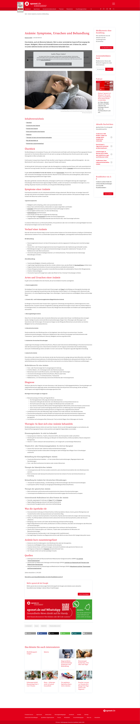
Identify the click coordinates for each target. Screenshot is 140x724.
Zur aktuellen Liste (106, 47)
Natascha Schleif (28, 37)
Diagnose (28, 134)
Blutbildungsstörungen (32, 653)
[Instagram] (107, 9)
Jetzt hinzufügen (84, 594)
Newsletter (70, 9)
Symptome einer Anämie (33, 125)
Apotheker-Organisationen (47, 717)
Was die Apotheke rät (32, 140)
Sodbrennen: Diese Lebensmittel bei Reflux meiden (102, 162)
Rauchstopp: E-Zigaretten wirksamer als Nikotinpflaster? (102, 146)
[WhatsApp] (103, 9)
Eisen (62, 289)
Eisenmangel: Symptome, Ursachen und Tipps (83, 662)
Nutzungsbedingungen (60, 714)
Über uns (89, 717)
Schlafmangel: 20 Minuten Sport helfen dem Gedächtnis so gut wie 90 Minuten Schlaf (102, 154)
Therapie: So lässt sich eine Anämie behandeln (39, 137)
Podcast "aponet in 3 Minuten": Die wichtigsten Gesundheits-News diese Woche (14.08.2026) (104, 96)
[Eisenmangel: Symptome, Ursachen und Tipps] (84, 653)
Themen (61, 9)
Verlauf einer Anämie (32, 128)
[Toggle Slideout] (113, 3)
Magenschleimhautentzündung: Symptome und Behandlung (66, 663)
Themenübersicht (55, 626)
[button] (30, 633)
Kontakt (79, 714)
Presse (59, 717)
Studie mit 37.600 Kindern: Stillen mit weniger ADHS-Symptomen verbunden (101, 137)
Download (71, 714)
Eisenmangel (60, 172)
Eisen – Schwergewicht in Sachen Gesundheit (49, 684)
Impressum (39, 714)
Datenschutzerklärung (45, 60)
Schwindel (70, 168)
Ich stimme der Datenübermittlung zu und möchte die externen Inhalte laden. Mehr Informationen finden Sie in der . (59, 59)
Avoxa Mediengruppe (78, 717)
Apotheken (37, 9)
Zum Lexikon (108, 194)
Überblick (29, 122)
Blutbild (46, 549)
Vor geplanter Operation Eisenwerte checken (66, 684)
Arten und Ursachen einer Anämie (35, 131)
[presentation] (91, 9)
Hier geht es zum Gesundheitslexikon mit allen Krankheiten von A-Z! (44, 577)
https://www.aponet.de (109, 711)
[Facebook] (100, 9)
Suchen (109, 69)
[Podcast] (110, 9)
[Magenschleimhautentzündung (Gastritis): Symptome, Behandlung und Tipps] (67, 653)
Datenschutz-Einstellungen (31, 717)
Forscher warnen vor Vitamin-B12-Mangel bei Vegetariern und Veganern (83, 686)
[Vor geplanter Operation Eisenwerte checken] (67, 675)
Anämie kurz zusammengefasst (35, 143)
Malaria (46, 652)
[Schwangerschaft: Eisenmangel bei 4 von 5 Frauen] (33, 675)
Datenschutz (48, 714)
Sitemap (86, 714)
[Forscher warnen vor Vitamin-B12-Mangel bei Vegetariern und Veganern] (84, 675)
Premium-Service (29, 714)
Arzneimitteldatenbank (49, 9)
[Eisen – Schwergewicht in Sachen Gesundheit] (50, 675)
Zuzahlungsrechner (81, 9)
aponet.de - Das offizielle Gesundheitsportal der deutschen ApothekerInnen (36, 4)
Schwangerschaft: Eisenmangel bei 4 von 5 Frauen (32, 684)
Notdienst (28, 9)
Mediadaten (67, 717)
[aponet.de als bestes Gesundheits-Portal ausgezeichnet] (20, 7)
